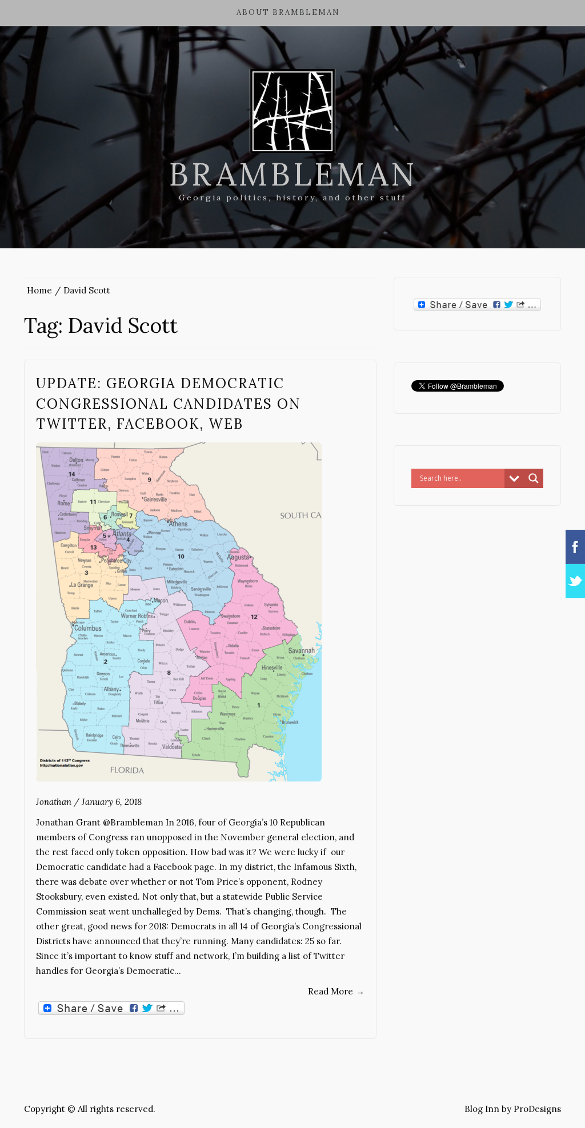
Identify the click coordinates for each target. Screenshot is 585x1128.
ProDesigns (537, 1108)
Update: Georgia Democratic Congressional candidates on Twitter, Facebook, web (168, 403)
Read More (336, 991)
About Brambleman (288, 12)
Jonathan (53, 801)
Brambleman (293, 174)
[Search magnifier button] (533, 478)
